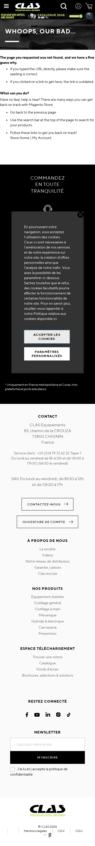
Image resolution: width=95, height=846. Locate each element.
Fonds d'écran (47, 669)
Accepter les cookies (46, 337)
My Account (41, 138)
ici (55, 319)
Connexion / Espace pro (78, 7)
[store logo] (27, 7)
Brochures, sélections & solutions (47, 675)
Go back (16, 112)
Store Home (19, 138)
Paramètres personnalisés (47, 354)
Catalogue (47, 663)
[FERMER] (80, 215)
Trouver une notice (47, 657)
